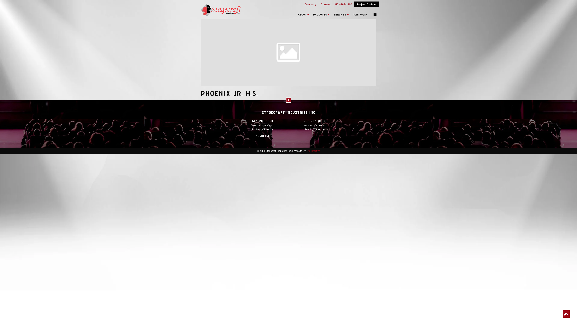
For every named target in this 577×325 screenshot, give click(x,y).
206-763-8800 (314, 121)
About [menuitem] (302, 14)
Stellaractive (313, 151)
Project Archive (366, 4)
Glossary (310, 4)
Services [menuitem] (340, 14)
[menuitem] (373, 14)
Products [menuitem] (320, 14)
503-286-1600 (343, 4)
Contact (326, 4)
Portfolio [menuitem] (360, 14)
